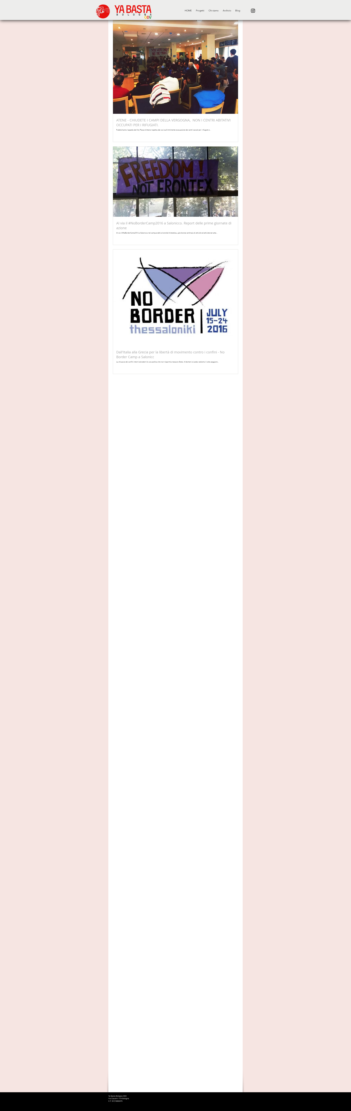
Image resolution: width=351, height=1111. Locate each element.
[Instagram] (253, 10)
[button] (200, 10)
